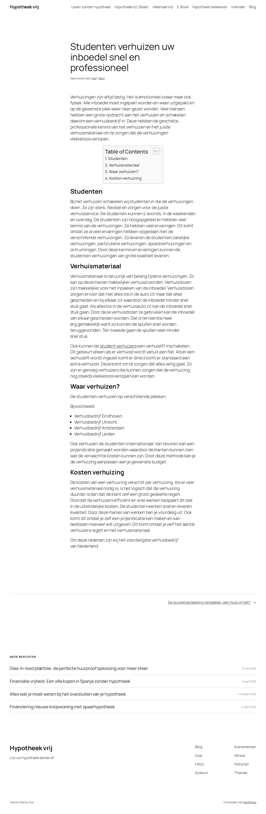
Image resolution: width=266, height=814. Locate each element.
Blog (102, 78)
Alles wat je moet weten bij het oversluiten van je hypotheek (68, 694)
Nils (94, 78)
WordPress (249, 802)
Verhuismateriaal (124, 165)
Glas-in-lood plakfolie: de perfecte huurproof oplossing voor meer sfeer (79, 668)
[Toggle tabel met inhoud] (154, 151)
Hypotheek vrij (24, 7)
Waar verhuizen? (123, 171)
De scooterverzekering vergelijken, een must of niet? (209, 602)
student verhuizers (118, 346)
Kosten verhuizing (125, 178)
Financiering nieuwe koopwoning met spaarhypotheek (62, 706)
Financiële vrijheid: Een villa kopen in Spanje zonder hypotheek (70, 681)
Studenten (118, 158)
